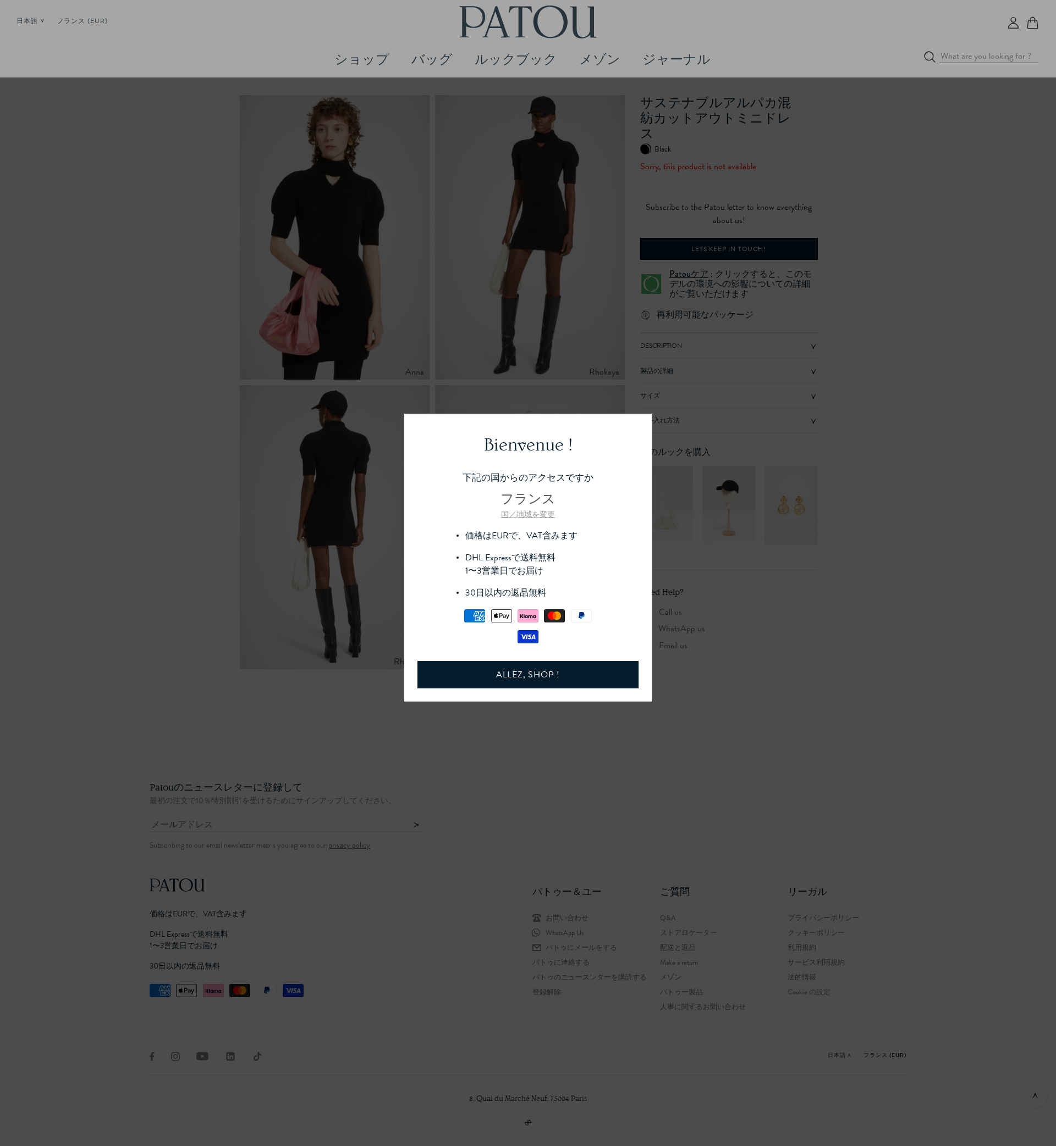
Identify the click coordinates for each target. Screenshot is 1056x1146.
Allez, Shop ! (528, 674)
